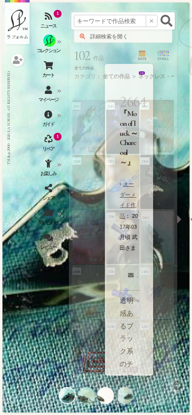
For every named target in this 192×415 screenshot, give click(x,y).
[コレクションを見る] (49, 46)
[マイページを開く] (49, 96)
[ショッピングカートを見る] (49, 71)
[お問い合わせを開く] (49, 219)
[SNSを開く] (49, 194)
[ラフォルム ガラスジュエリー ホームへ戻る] (17, 22)
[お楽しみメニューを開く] (49, 169)
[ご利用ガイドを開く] (49, 120)
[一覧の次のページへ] (177, 386)
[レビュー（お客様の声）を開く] (49, 243)
